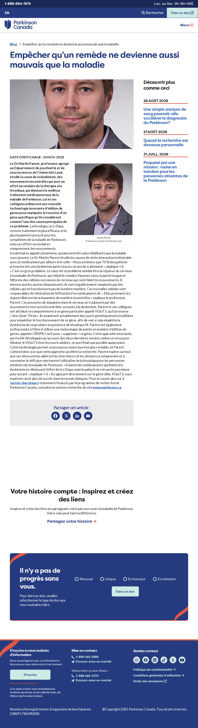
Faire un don (179, 14)
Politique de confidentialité (153, 670)
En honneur (137, 579)
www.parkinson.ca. (107, 387)
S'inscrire (30, 675)
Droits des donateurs (148, 681)
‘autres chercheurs (24, 383)
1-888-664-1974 (18, 3)
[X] (66, 416)
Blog (13, 44)
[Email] (88, 416)
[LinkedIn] (77, 416)
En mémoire (167, 579)
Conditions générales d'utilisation (157, 675)
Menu (185, 25)
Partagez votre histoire (70, 521)
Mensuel (86, 579)
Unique (110, 579)
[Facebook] (55, 416)
